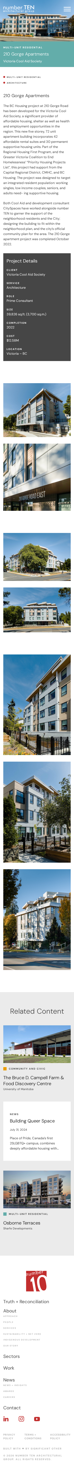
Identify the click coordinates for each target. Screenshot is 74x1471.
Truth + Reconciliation (26, 1302)
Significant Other (46, 1448)
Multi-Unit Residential (24, 77)
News (9, 1380)
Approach (10, 1316)
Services (9, 1328)
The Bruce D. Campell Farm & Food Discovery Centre (33, 1081)
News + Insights (15, 1385)
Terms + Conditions (33, 1436)
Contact (12, 1408)
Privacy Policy (9, 1436)
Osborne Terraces (21, 1223)
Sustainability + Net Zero (22, 1334)
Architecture (17, 83)
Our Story (10, 1345)
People (8, 1322)
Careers (9, 1397)
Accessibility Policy (60, 1436)
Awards (8, 1391)
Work (8, 1368)
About (9, 1311)
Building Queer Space (32, 1121)
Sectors (11, 1356)
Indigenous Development (21, 1339)
